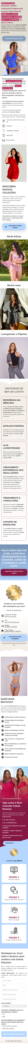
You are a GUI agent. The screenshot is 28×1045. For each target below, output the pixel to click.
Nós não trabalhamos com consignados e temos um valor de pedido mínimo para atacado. (13, 1022)
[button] (2, 260)
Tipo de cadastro (6, 1003)
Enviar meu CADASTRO (14, 1034)
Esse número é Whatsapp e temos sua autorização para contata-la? (12, 1011)
